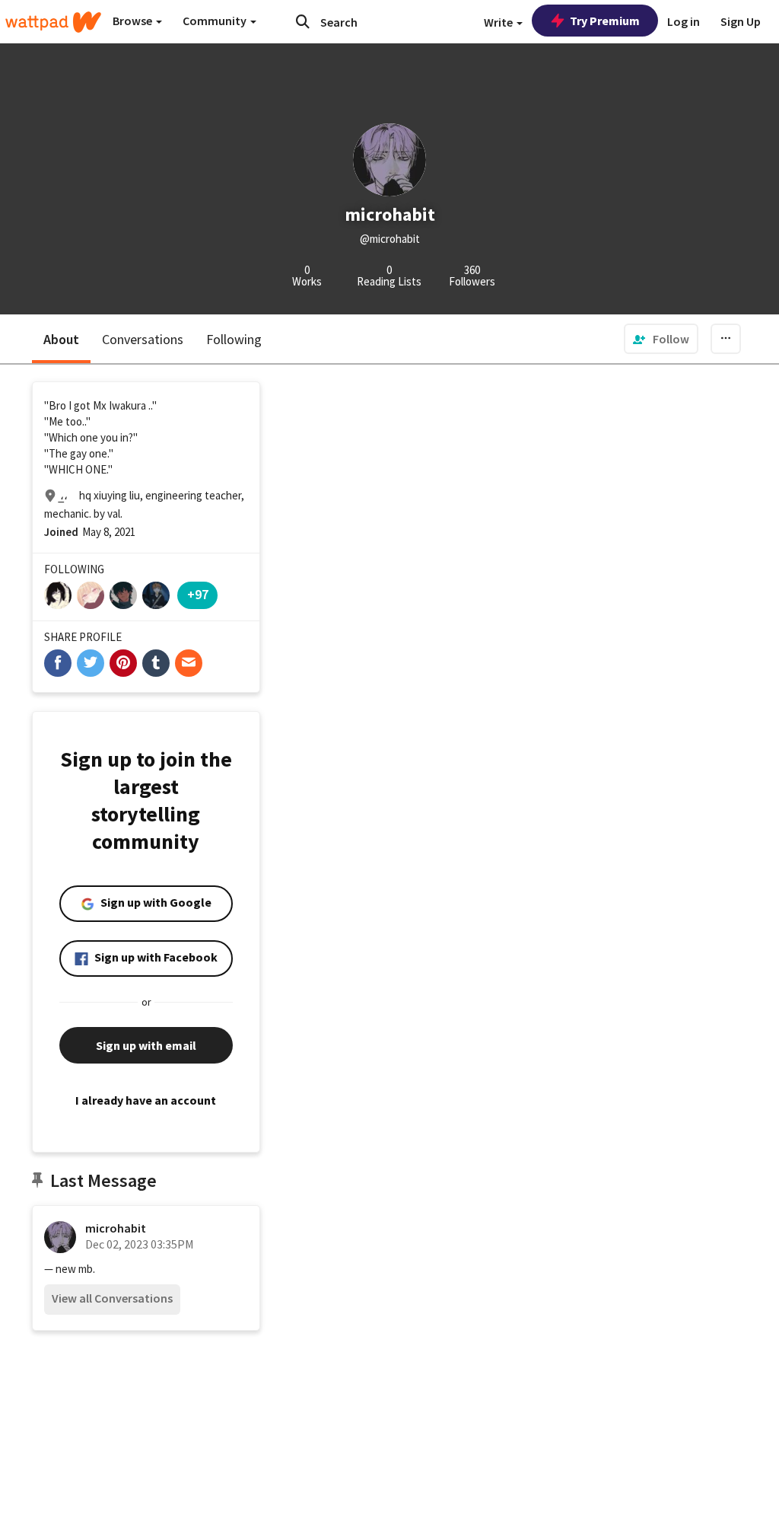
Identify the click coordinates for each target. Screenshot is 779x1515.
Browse (133, 20)
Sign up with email (146, 1045)
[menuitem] (661, 339)
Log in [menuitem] (683, 21)
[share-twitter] (90, 663)
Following (234, 339)
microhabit (115, 1228)
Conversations (142, 339)
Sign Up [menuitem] (740, 21)
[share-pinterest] (123, 663)
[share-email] (188, 663)
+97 (197, 594)
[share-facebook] (58, 663)
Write (499, 22)
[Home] (53, 22)
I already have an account (145, 1100)
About (61, 339)
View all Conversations (112, 1298)
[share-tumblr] (156, 663)
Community (216, 20)
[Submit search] (302, 21)
